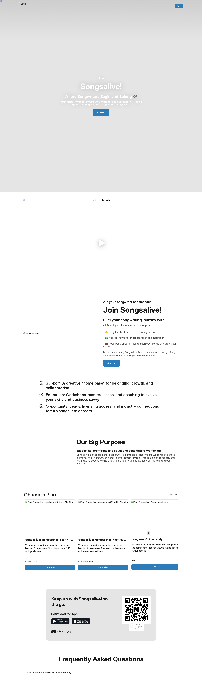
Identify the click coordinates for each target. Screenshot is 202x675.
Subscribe (50, 567)
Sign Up (101, 112)
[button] (101, 243)
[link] (50, 535)
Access (156, 567)
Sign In (179, 6)
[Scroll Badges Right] (176, 494)
